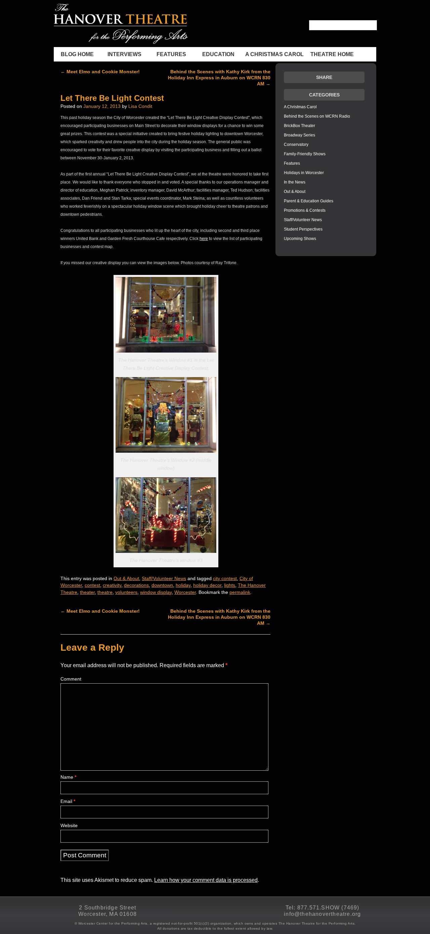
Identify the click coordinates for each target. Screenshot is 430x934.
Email (67, 801)
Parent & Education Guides (308, 201)
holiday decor (207, 585)
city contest (225, 578)
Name (68, 777)
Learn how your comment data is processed (206, 880)
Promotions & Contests (305, 210)
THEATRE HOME (332, 54)
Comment (70, 679)
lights (229, 585)
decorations (136, 585)
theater (87, 592)
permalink (239, 592)
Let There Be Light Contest (112, 98)
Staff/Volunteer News (164, 578)
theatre (105, 592)
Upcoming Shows (300, 238)
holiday (183, 585)
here (204, 238)
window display (156, 592)
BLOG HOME (77, 54)
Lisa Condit (140, 106)
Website (69, 825)
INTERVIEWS (124, 54)
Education (218, 54)
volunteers (126, 592)
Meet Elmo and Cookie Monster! (100, 71)
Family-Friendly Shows (305, 154)
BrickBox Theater (299, 125)
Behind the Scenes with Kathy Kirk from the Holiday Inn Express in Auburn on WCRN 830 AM (219, 77)
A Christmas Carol (274, 54)
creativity (112, 585)
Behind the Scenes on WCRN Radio (317, 116)
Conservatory (296, 144)
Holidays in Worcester (304, 172)
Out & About (126, 578)
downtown (162, 585)
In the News (294, 182)
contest (92, 585)
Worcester (185, 592)
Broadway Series (299, 135)
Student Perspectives (303, 229)
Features (171, 54)
